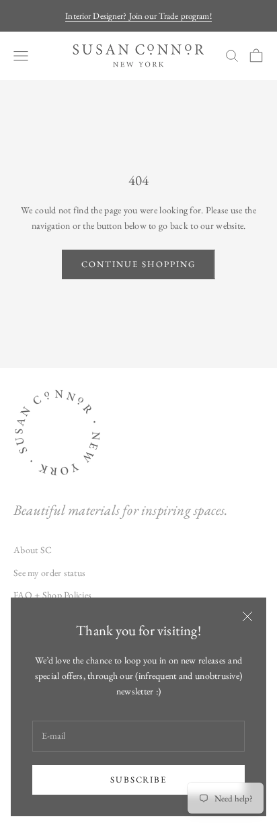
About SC (32, 550)
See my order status (49, 573)
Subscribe (138, 779)
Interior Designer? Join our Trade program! (138, 16)
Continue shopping (138, 264)
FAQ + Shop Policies (52, 595)
